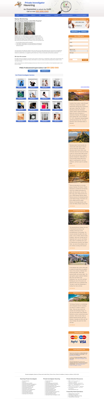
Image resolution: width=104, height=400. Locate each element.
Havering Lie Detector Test (27, 386)
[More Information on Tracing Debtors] (21, 117)
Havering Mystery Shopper (50, 392)
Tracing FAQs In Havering (73, 396)
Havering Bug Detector (27, 391)
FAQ (40, 15)
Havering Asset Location (27, 383)
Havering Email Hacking (50, 390)
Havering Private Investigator (28, 379)
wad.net (75, 382)
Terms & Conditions (60, 374)
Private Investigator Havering (51, 379)
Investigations (47, 15)
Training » (84, 31)
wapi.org (81, 386)
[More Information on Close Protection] (21, 106)
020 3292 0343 (80, 22)
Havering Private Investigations (28, 389)
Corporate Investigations (82, 15)
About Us (33, 15)
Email (71, 42)
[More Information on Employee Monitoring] (57, 106)
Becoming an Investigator (75, 355)
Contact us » (45, 70)
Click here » (20, 87)
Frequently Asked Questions (75, 391)
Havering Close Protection (27, 393)
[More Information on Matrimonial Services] (45, 83)
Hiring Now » (75, 31)
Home (18, 15)
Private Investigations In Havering (52, 391)
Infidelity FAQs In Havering (73, 393)
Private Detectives (49, 381)
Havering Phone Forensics (50, 387)
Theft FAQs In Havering (73, 394)
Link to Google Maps (85, 86)
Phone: (71, 46)
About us (36, 374)
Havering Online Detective (27, 392)
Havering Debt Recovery (50, 393)
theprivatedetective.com (73, 389)
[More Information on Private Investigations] (57, 117)
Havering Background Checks (51, 383)
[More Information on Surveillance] (21, 83)
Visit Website (72, 125)
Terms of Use (52, 374)
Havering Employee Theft (50, 389)
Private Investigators (29, 374)
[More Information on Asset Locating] (57, 94)
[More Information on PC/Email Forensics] (33, 94)
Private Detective (25, 381)
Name (71, 38)
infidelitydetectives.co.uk (79, 384)
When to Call (72, 49)
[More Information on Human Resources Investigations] (45, 117)
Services (56, 15)
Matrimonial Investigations (67, 15)
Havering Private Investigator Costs (52, 394)
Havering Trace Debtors (27, 390)
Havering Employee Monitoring (51, 384)
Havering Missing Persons (27, 387)
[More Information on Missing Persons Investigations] (33, 117)
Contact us (67, 374)
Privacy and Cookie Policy (44, 374)
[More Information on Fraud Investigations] (45, 106)
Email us (79, 25)
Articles (71, 374)
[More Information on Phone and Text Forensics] (45, 94)
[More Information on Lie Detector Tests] (21, 94)
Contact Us (25, 15)
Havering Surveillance (50, 388)
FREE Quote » (32, 70)
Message (72, 52)
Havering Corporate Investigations (29, 384)
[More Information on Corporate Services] (57, 83)
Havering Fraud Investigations (28, 385)
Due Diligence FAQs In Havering (75, 395)
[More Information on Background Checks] (33, 83)
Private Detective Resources (75, 379)
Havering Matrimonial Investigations (52, 386)
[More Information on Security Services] (33, 106)
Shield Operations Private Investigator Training (77, 364)
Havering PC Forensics (27, 388)
